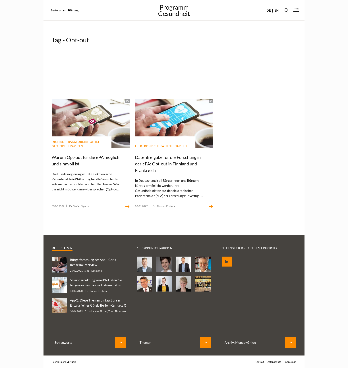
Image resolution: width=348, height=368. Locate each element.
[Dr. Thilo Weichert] (203, 264)
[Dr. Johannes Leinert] (183, 264)
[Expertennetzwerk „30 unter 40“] (203, 284)
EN (276, 10)
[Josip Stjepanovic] (144, 264)
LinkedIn (224, 257)
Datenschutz (274, 361)
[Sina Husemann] (164, 284)
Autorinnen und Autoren (154, 248)
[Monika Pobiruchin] (164, 264)
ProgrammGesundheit (174, 10)
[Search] (286, 10)
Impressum (290, 361)
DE (268, 10)
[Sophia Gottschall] (183, 284)
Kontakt (259, 361)
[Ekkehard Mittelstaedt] (144, 284)
